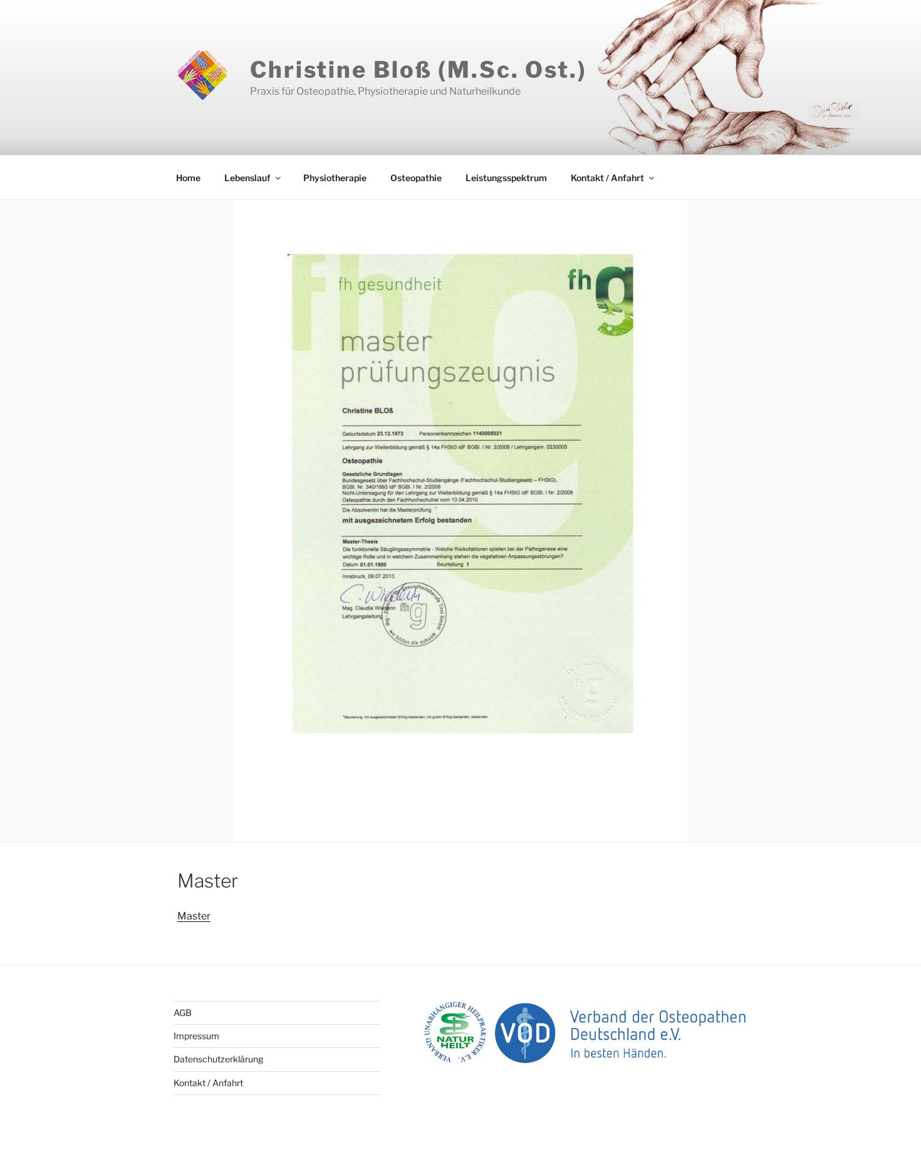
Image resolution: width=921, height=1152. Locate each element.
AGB (183, 1012)
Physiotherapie (335, 177)
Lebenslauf (247, 177)
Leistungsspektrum (506, 177)
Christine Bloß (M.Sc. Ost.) (418, 69)
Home (188, 177)
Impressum (196, 1035)
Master (194, 916)
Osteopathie (416, 177)
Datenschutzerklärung (218, 1059)
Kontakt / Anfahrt (607, 177)
